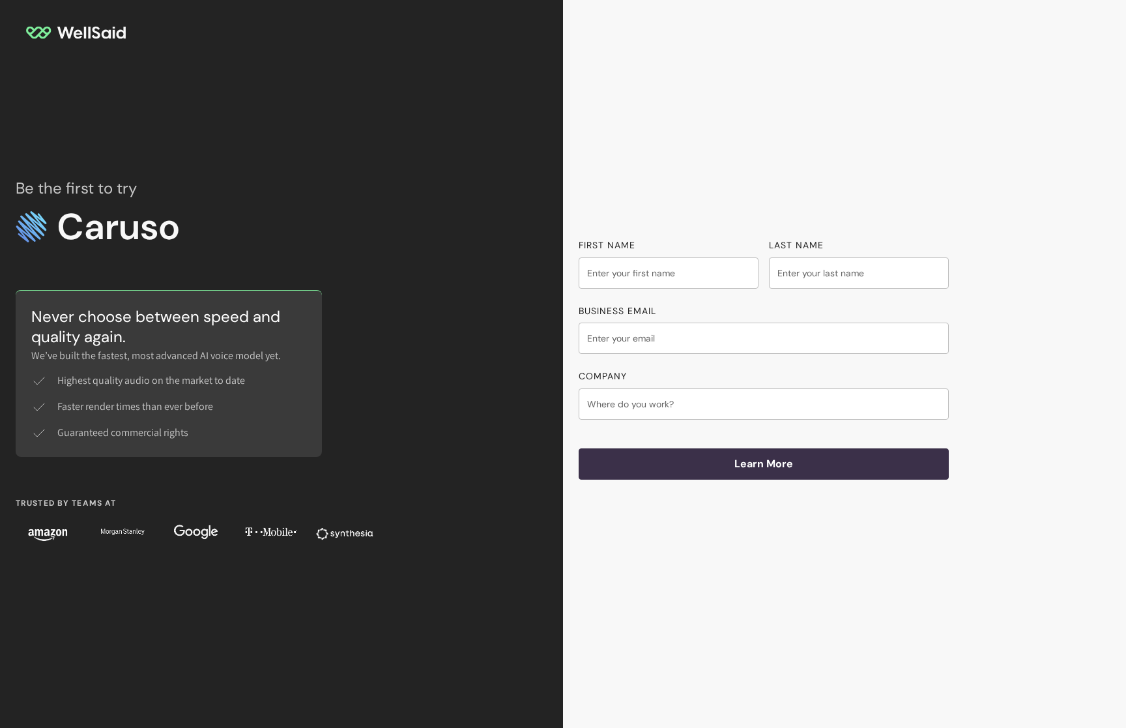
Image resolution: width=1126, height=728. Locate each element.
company (603, 376)
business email (617, 311)
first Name (607, 245)
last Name (796, 245)
